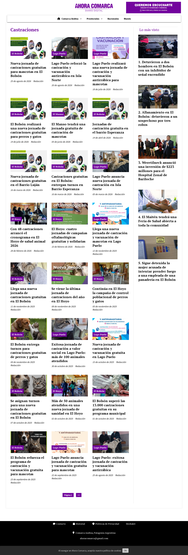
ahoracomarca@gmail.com (94, 538)
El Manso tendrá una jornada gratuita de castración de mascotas (68, 130)
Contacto (61, 523)
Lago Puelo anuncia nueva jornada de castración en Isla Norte (108, 182)
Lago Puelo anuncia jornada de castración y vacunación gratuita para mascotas (69, 463)
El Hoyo (16, 219)
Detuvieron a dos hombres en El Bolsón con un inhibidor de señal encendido (156, 68)
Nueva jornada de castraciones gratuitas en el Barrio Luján (28, 180)
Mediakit (130, 523)
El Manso (58, 114)
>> (79, 495)
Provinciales (93, 18)
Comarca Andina (70, 18)
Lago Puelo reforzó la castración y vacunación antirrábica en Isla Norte (69, 71)
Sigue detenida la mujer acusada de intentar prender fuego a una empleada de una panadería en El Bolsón (157, 271)
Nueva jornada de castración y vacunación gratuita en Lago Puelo (108, 350)
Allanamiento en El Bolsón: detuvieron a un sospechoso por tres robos (157, 118)
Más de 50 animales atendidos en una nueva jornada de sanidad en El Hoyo (67, 407)
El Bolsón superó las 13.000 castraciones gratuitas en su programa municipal (108, 407)
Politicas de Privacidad (107, 523)
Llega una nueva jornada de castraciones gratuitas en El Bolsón (28, 294)
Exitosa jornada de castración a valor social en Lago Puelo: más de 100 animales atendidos (69, 352)
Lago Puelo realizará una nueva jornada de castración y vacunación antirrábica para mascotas (109, 73)
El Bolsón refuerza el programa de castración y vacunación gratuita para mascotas (27, 465)
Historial (80, 523)
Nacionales (113, 18)
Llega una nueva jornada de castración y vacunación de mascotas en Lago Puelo (110, 237)
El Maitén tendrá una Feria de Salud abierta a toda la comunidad (157, 221)
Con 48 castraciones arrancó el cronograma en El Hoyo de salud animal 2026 (27, 237)
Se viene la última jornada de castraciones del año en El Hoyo (68, 294)
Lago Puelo (59, 53)
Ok (125, 550)
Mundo (127, 18)
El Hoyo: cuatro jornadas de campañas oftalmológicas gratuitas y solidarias (69, 235)
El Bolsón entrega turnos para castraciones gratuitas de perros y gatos (28, 350)
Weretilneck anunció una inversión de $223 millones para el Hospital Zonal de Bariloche (157, 170)
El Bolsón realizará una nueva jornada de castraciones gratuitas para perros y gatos (28, 130)
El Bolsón (17, 53)
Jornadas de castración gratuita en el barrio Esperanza (110, 128)
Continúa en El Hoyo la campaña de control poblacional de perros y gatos (110, 294)
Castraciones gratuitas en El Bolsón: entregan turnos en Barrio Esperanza (70, 182)
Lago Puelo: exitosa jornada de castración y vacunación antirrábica (110, 463)
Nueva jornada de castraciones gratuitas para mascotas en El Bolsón (28, 69)
